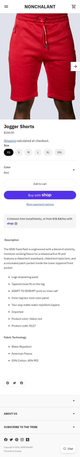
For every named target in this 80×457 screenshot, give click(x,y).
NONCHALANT (27, 447)
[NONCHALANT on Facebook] (6, 440)
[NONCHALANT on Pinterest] (17, 440)
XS (8, 152)
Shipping (10, 141)
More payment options (40, 204)
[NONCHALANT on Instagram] (22, 440)
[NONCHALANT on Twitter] (11, 440)
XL (48, 152)
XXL (59, 152)
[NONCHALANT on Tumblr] (28, 440)
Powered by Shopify (12, 451)
